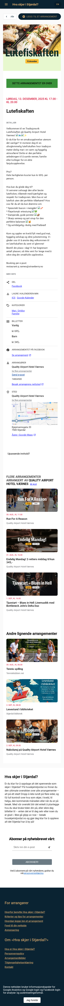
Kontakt (9, 967)
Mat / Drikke (18, 310)
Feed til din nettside (16, 925)
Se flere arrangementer (22, 371)
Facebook (17, 286)
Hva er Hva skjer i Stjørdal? (20, 949)
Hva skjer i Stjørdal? (25, 4)
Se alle (33, 484)
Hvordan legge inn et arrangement (24, 921)
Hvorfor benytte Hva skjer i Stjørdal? (25, 912)
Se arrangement (21, 355)
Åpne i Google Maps (24, 435)
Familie (15, 313)
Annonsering (12, 930)
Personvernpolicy (14, 953)
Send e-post (18, 374)
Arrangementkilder (15, 958)
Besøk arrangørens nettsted (28, 384)
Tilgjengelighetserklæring (19, 962)
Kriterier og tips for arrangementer (24, 916)
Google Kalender (25, 297)
